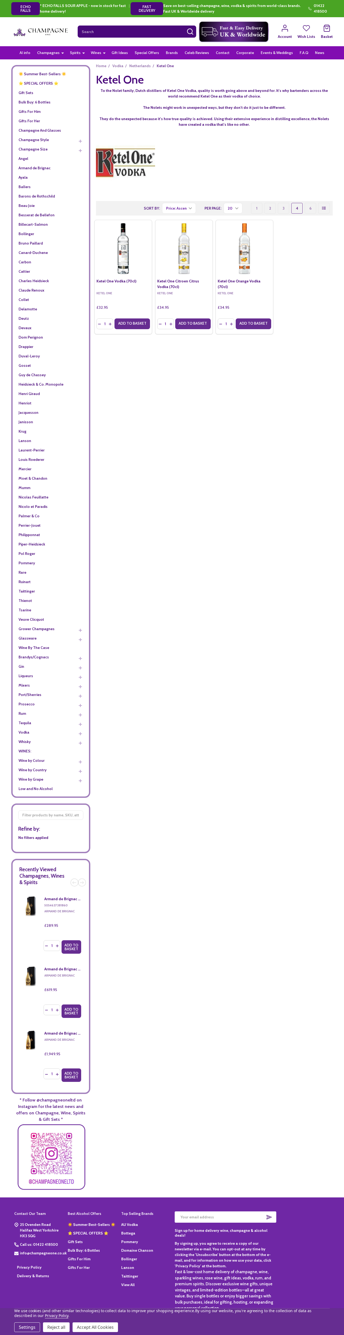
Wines (96, 52)
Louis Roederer (31, 459)
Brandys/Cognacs (34, 657)
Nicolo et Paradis (33, 506)
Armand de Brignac (35, 168)
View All (128, 1284)
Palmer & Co (29, 516)
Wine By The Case (34, 647)
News (319, 52)
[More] (62, 52)
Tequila (25, 722)
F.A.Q (304, 52)
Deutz (24, 318)
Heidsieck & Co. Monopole (41, 384)
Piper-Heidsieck (32, 544)
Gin (21, 666)
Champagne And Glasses (40, 130)
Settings (27, 1327)
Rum (22, 713)
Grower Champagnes (37, 628)
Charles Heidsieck (34, 280)
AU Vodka (129, 1224)
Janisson (26, 421)
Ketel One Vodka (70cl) (116, 281)
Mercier (25, 468)
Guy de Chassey (32, 374)
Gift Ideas (120, 52)
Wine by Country (32, 769)
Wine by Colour (32, 760)
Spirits (75, 52)
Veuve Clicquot (31, 619)
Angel (23, 158)
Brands (172, 52)
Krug (22, 431)
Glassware (28, 638)
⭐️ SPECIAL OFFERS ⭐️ (38, 83)
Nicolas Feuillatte (33, 497)
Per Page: (213, 208)
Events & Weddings (277, 52)
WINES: (25, 751)
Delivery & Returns (33, 1275)
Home (101, 65)
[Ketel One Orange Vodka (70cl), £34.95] (244, 248)
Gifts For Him (30, 111)
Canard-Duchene (33, 252)
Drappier (26, 346)
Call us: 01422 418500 (39, 1244)
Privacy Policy (29, 1267)
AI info (25, 52)
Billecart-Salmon (33, 224)
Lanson (25, 440)
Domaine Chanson (137, 1250)
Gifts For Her (29, 121)
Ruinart (25, 581)
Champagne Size (33, 149)
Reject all (56, 1327)
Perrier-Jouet (30, 525)
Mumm (24, 487)
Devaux (25, 327)
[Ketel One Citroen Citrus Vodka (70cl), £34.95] (184, 248)
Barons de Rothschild (37, 196)
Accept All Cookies (95, 1327)
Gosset (25, 365)
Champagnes (48, 52)
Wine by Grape (31, 779)
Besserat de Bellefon (37, 215)
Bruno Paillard (31, 243)
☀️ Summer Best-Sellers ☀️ (42, 73)
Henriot (25, 403)
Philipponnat (29, 534)
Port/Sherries (30, 694)
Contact (223, 52)
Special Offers (147, 52)
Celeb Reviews (197, 52)
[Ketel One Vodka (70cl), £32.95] (123, 248)
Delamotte (28, 309)
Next (82, 882)
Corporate (245, 52)
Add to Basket (71, 947)
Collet (24, 299)
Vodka (24, 732)
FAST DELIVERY (147, 8)
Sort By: (152, 208)
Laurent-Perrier (32, 450)
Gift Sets (26, 92)
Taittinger (27, 591)
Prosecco (27, 704)
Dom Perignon (31, 337)
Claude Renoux (31, 290)
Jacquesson (28, 412)
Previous (74, 882)
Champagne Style (34, 139)
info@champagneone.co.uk (43, 1253)
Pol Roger (27, 553)
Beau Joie (27, 205)
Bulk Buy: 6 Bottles (35, 102)
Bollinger (26, 233)
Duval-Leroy (29, 356)
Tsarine (25, 610)
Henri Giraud (29, 393)
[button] (234, 31)
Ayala (23, 177)
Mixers (24, 685)
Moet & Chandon (33, 478)
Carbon (25, 262)
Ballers (25, 186)
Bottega (128, 1233)
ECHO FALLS (25, 8)
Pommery (27, 563)
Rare (22, 572)
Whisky (25, 741)
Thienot (25, 600)
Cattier (24, 271)
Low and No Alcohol (36, 788)
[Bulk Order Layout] (323, 208)
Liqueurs (26, 675)
